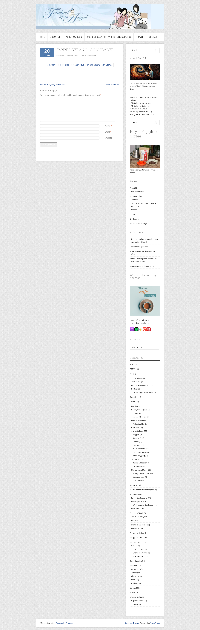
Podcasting (137, 445)
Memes (136, 441)
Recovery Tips (135, 542)
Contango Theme (132, 623)
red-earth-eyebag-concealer (52, 84)
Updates (134, 583)
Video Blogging (139, 456)
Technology (137, 466)
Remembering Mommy (139, 246)
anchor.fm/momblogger (139, 323)
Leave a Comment (88, 56)
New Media (137, 480)
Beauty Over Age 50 (139, 410)
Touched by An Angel (64, 623)
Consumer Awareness (140, 385)
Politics (134, 389)
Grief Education (139, 549)
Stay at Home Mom (138, 470)
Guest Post (134, 397)
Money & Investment (141, 473)
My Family (134, 494)
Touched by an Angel (138, 223)
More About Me (137, 191)
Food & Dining (137, 427)
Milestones (135, 508)
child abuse (136, 382)
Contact (153, 37)
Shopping (135, 459)
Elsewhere (135, 576)
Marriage (133, 485)
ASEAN (132, 369)
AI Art (132, 364)
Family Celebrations (139, 498)
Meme (133, 579)
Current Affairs (136, 378)
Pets (133, 520)
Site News (134, 565)
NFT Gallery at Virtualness (140, 103)
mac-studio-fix (112, 84)
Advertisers (136, 569)
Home (42, 37)
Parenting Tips (136, 513)
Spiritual (133, 588)
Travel (139, 37)
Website (108, 137)
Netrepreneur (138, 477)
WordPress (155, 623)
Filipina (135, 604)
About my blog (74, 37)
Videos (134, 209)
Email (107, 132)
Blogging (136, 438)
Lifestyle (133, 406)
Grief (133, 545)
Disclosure (134, 219)
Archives (134, 199)
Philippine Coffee (137, 533)
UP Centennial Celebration (143, 505)
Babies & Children (140, 463)
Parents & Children (137, 525)
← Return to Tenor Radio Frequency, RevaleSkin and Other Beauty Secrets (79, 64)
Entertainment (137, 420)
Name (107, 126)
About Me (55, 37)
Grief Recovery (138, 556)
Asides (134, 572)
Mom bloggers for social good (142, 489)
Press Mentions (139, 449)
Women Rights (136, 597)
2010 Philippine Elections (143, 392)
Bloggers (136, 434)
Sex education (136, 561)
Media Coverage (140, 452)
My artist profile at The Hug (141, 111)
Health (132, 401)
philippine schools (137, 537)
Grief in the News (140, 553)
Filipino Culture (137, 600)
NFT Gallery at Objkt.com (140, 106)
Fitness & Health (139, 417)
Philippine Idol (138, 424)
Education (135, 528)
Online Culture (137, 431)
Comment (105, 100)
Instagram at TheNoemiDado (142, 114)
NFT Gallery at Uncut (138, 109)
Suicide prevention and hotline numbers (109, 37)
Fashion (136, 413)
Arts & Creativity (137, 516)
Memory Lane (136, 501)
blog (131, 373)
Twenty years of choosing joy (142, 266)
